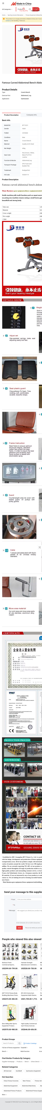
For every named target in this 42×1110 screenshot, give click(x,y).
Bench (4, 1051)
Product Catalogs (30, 1043)
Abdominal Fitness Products (13, 1091)
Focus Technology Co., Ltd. (25, 1102)
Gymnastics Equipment (33, 1071)
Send (19, 928)
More (4, 1095)
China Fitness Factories (11, 1081)
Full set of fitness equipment (11, 1048)
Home (3, 15)
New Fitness (26, 1081)
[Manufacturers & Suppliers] (21, 4)
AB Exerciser (8, 1071)
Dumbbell (19, 1071)
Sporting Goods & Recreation (15, 15)
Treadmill (23, 1048)
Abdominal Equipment (11, 1086)
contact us (9, 20)
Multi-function (25, 1051)
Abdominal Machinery (29, 1086)
